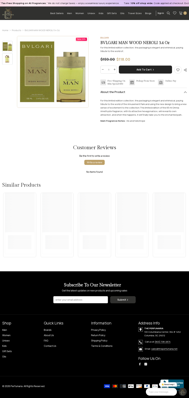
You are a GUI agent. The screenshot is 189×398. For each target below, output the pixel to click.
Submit (121, 299)
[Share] (184, 70)
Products (16, 30)
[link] (19, 242)
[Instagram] (145, 364)
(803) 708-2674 (163, 341)
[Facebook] (139, 364)
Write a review (94, 162)
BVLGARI (104, 37)
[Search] (168, 13)
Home (5, 30)
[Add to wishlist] (178, 70)
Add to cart (144, 69)
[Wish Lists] (174, 13)
